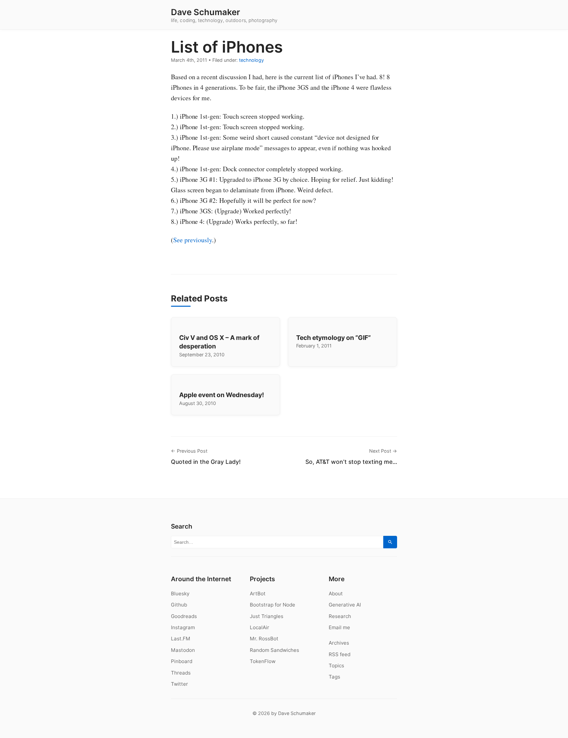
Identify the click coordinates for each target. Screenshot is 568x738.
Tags (334, 677)
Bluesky (180, 593)
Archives (339, 643)
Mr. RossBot (264, 638)
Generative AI (345, 605)
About (336, 593)
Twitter (179, 684)
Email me (339, 627)
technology (251, 60)
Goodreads (184, 616)
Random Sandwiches (274, 650)
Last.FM (180, 638)
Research (340, 616)
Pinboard (181, 661)
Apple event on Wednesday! (221, 395)
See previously (192, 239)
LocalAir (259, 627)
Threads (181, 673)
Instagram (183, 627)
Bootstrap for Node (272, 605)
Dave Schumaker (205, 12)
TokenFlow (262, 661)
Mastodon (183, 650)
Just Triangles (266, 616)
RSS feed (339, 654)
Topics (336, 665)
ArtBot (258, 593)
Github (179, 605)
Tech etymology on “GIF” (333, 338)
